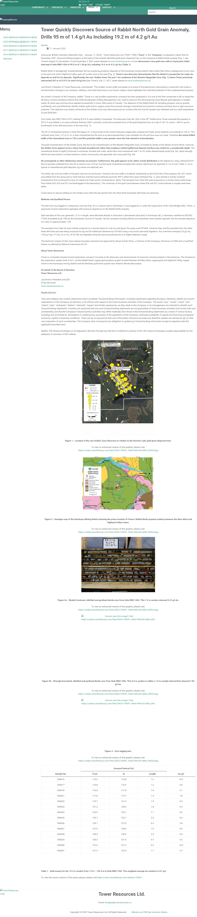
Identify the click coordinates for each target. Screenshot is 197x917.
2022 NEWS (20, 41)
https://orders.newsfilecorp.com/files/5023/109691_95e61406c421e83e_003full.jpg (118, 532)
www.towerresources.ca (121, 61)
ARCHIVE (7, 59)
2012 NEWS (31, 54)
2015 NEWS (31, 50)
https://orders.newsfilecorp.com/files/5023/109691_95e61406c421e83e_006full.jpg (118, 760)
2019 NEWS (20, 46)
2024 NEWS (31, 37)
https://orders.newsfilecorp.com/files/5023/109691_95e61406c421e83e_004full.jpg (118, 609)
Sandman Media (159, 912)
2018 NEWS (31, 46)
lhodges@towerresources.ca (118, 902)
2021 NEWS (31, 41)
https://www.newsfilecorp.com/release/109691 (119, 877)
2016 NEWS (20, 50)
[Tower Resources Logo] (10, 3)
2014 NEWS (8, 54)
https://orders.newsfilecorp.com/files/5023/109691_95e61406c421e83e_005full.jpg (118, 694)
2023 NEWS (8, 41)
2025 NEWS (20, 37)
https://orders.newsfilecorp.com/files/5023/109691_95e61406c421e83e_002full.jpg (118, 450)
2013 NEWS (20, 54)
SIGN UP (85, 1)
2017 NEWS (8, 50)
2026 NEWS (8, 37)
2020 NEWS (8, 46)
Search (172, 8)
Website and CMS (139, 912)
